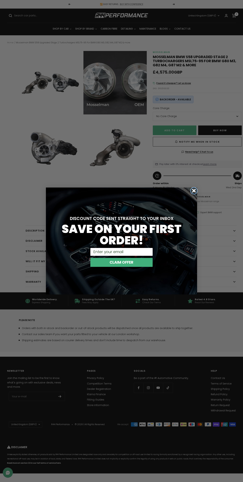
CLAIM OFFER (121, 262)
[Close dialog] (194, 191)
